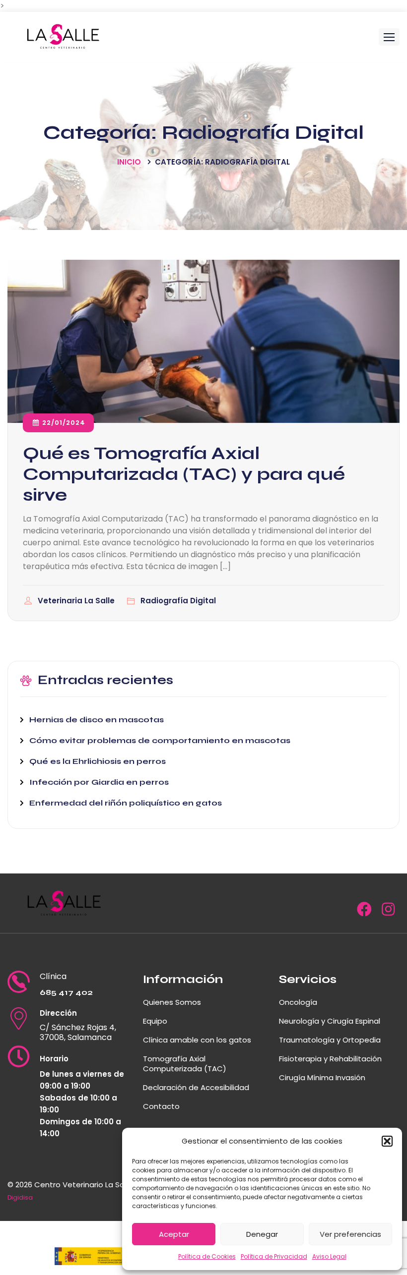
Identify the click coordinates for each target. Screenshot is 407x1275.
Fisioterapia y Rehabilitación (330, 1058)
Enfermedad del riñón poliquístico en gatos (125, 803)
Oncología (298, 1002)
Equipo (155, 1021)
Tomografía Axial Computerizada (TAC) (184, 1063)
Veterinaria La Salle (77, 600)
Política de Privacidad (274, 1256)
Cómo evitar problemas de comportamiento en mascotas (159, 740)
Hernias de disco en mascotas (96, 719)
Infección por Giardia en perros (99, 782)
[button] (387, 1141)
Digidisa (20, 1197)
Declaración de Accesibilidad (196, 1087)
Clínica (53, 977)
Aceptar (174, 1234)
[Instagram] (388, 912)
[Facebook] (364, 912)
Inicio (129, 162)
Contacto (161, 1106)
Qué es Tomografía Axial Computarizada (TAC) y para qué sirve (184, 474)
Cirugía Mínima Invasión (322, 1077)
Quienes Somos (172, 1002)
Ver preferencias (350, 1234)
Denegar (262, 1234)
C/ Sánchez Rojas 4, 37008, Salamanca (78, 1033)
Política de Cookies (207, 1256)
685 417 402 (66, 992)
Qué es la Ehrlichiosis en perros (97, 761)
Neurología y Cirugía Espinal (329, 1021)
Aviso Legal (329, 1256)
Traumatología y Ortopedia (330, 1040)
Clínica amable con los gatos (197, 1040)
